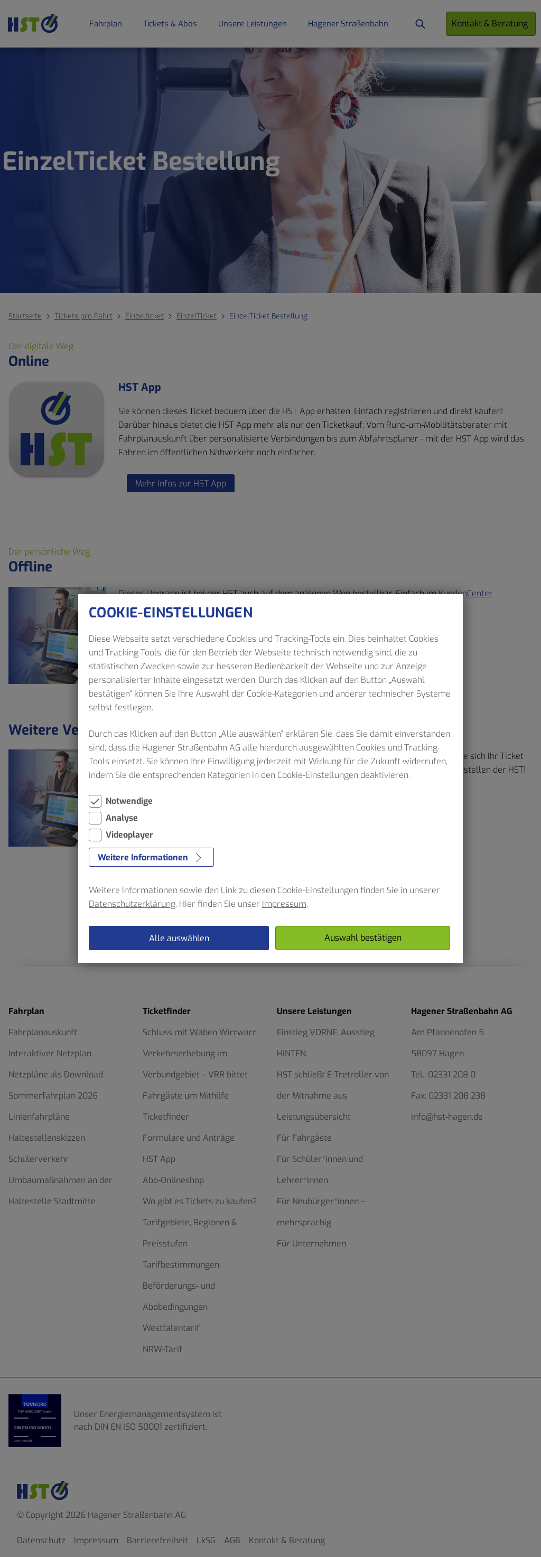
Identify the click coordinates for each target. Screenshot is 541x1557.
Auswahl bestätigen (363, 937)
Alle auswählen (179, 938)
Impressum (284, 903)
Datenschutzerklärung (132, 903)
